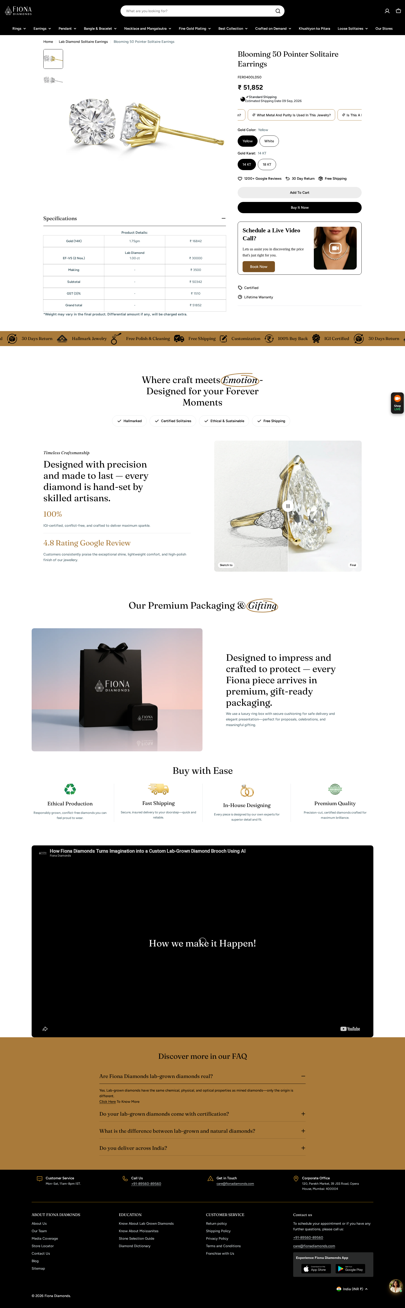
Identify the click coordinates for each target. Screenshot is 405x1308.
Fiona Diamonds (57, 1296)
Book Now (258, 266)
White (269, 141)
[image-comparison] (288, 506)
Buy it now (300, 207)
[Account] (387, 11)
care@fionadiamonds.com (235, 1183)
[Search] (278, 11)
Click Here (107, 1102)
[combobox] (202, 11)
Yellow (248, 141)
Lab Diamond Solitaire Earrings (83, 42)
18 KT (267, 164)
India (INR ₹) (353, 1289)
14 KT (247, 164)
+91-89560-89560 (146, 1184)
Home (48, 42)
